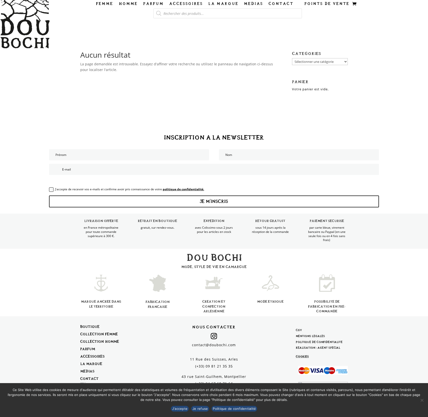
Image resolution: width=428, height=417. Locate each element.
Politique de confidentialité (319, 342)
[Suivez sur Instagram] (214, 336)
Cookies (302, 356)
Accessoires (186, 4)
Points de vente (326, 4)
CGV (299, 330)
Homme (128, 4)
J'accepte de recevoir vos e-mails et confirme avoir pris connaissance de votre (129, 189)
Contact (281, 4)
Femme (104, 4)
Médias (253, 4)
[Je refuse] (421, 400)
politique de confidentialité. (183, 189)
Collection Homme (99, 341)
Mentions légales (310, 336)
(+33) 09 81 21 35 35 (214, 366)
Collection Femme (99, 334)
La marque (223, 4)
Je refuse (200, 409)
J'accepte (179, 409)
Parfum (153, 4)
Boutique (90, 326)
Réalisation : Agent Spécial (318, 347)
